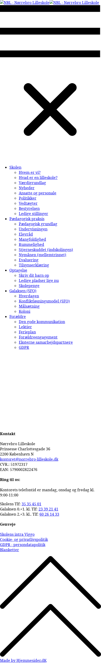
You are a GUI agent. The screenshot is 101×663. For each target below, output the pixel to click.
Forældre (17, 316)
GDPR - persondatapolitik (22, 544)
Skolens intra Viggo (17, 534)
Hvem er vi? (30, 172)
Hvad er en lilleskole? (38, 177)
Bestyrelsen (29, 208)
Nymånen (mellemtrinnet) (42, 254)
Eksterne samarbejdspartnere (46, 342)
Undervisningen (33, 229)
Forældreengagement (38, 337)
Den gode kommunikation (42, 321)
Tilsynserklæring (34, 265)
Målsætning (29, 306)
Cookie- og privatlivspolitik (24, 539)
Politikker (27, 198)
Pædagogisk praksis (26, 218)
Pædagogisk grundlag (38, 223)
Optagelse (18, 270)
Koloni (24, 311)
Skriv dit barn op (34, 275)
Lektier (25, 326)
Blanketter (9, 549)
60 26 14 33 (49, 514)
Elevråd (26, 234)
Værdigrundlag (32, 182)
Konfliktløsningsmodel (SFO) (44, 301)
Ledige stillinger (33, 213)
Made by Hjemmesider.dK (23, 660)
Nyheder (27, 187)
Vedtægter (28, 203)
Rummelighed (31, 244)
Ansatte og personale (37, 193)
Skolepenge (29, 285)
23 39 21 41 (48, 509)
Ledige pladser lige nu (39, 280)
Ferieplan (27, 332)
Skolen (15, 167)
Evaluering (29, 259)
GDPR (24, 347)
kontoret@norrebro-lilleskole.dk (29, 459)
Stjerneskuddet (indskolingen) (46, 249)
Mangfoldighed (32, 239)
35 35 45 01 (31, 503)
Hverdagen (29, 296)
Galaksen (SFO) (22, 290)
